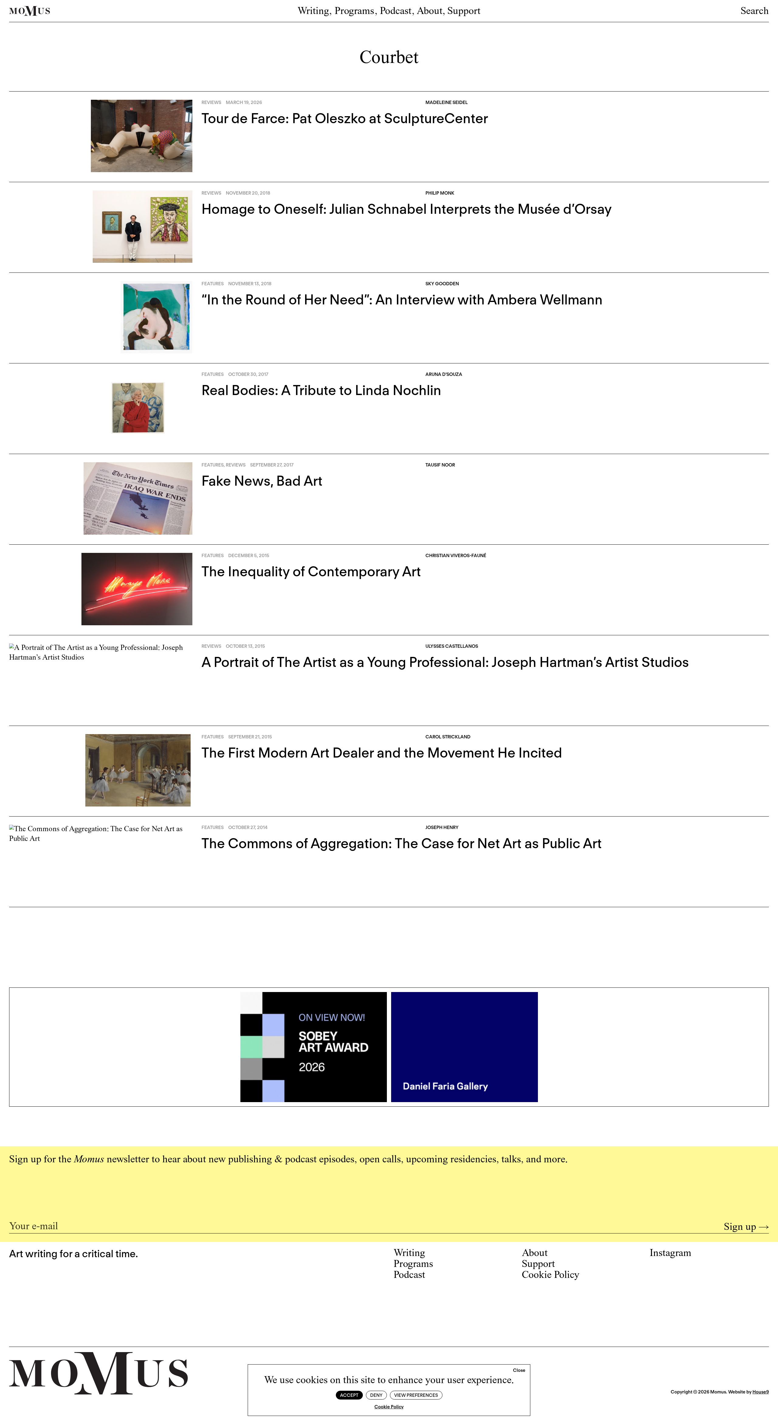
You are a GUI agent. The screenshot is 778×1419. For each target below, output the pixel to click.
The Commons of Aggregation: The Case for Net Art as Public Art (401, 843)
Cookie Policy (389, 1407)
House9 (760, 1392)
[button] (519, 1371)
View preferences (416, 1395)
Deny (376, 1395)
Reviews (211, 102)
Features (212, 283)
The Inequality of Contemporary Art (311, 571)
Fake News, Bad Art (261, 481)
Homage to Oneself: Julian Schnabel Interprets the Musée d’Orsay (406, 209)
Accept (349, 1395)
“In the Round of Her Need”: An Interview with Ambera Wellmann (402, 299)
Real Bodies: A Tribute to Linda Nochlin (321, 390)
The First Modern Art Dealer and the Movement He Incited (381, 752)
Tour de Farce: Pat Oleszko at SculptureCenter (344, 118)
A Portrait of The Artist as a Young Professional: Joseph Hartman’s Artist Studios (445, 662)
